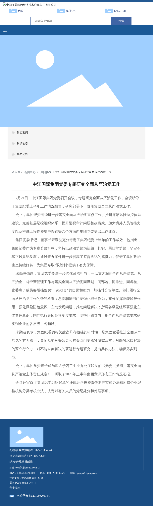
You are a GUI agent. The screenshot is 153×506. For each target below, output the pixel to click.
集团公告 (22, 154)
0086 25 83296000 (26, 473)
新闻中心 (29, 172)
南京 (34, 478)
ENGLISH (120, 10)
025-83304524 (43, 450)
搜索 (121, 21)
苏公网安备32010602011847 (34, 495)
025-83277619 (37, 455)
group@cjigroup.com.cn (88, 473)
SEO (40, 478)
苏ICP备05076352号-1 (23, 482)
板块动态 (22, 143)
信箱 (21, 10)
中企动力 (26, 478)
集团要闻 (22, 132)
